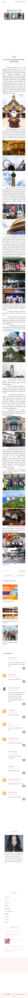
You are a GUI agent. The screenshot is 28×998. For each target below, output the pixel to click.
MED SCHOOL (7, 908)
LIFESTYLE (7, 905)
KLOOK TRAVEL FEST (8, 601)
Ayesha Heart (12, 658)
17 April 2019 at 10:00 (13, 725)
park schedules (18, 410)
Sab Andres (12, 674)
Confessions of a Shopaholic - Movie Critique (13, 946)
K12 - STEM (7, 902)
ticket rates (15, 465)
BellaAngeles (13, 751)
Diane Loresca (11, 63)
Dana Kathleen (13, 738)
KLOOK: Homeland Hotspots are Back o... (10, 621)
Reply (24, 668)
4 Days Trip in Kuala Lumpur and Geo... (10, 643)
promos (16, 469)
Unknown (11, 710)
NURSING (7, 914)
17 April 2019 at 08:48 (13, 676)
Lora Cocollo (13, 792)
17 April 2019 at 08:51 (13, 690)
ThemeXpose (12, 994)
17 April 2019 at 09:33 (13, 712)
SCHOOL (6, 917)
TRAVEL (14, 56)
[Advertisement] (14, 39)
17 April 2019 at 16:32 (13, 740)
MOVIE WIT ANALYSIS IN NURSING (12, 931)
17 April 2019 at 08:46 (13, 660)
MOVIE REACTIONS (9, 911)
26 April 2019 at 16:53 (13, 794)
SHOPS (6, 919)
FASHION (6, 897)
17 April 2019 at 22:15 (13, 753)
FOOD (6, 899)
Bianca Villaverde (14, 688)
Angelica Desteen (14, 779)
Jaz (9, 723)
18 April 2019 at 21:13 (13, 768)
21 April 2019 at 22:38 (13, 781)
